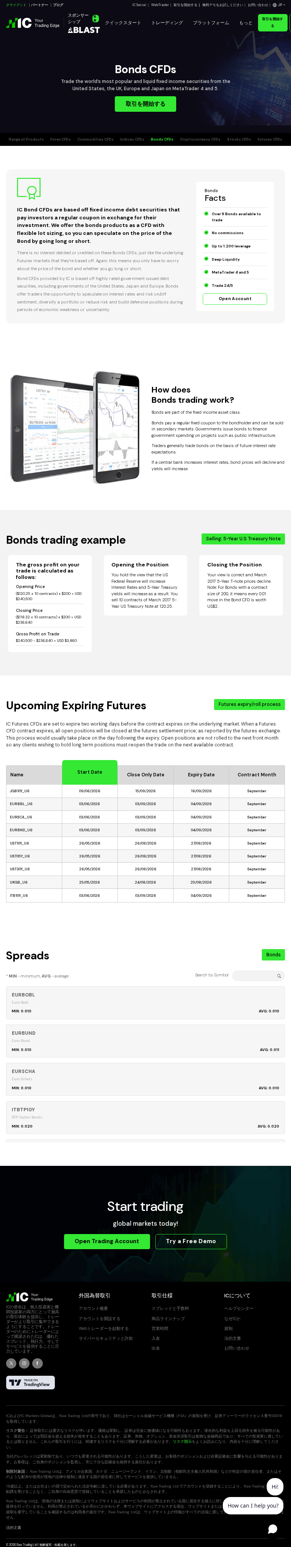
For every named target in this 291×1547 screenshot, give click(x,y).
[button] (279, 5)
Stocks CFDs (239, 139)
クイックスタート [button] (123, 23)
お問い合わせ (258, 5)
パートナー (39, 5)
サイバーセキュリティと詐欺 (106, 1338)
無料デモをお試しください (222, 5)
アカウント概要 (93, 1308)
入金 (156, 1338)
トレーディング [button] (167, 23)
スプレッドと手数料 (170, 1308)
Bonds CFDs (162, 139)
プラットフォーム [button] (211, 23)
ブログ (58, 5)
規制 (228, 1328)
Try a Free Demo (191, 1241)
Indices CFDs (132, 139)
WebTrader (160, 5)
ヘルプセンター (238, 1308)
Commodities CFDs (95, 139)
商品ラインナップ (168, 1318)
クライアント (16, 5)
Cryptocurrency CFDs (200, 139)
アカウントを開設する (99, 1318)
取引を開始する (185, 5)
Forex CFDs (60, 139)
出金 (156, 1348)
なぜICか (232, 1318)
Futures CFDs (270, 139)
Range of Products (26, 139)
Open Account (235, 298)
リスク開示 (182, 1441)
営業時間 (160, 1328)
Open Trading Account (107, 1241)
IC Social (139, 5)
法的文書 (232, 1338)
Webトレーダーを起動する (104, 1328)
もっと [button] (246, 23)
